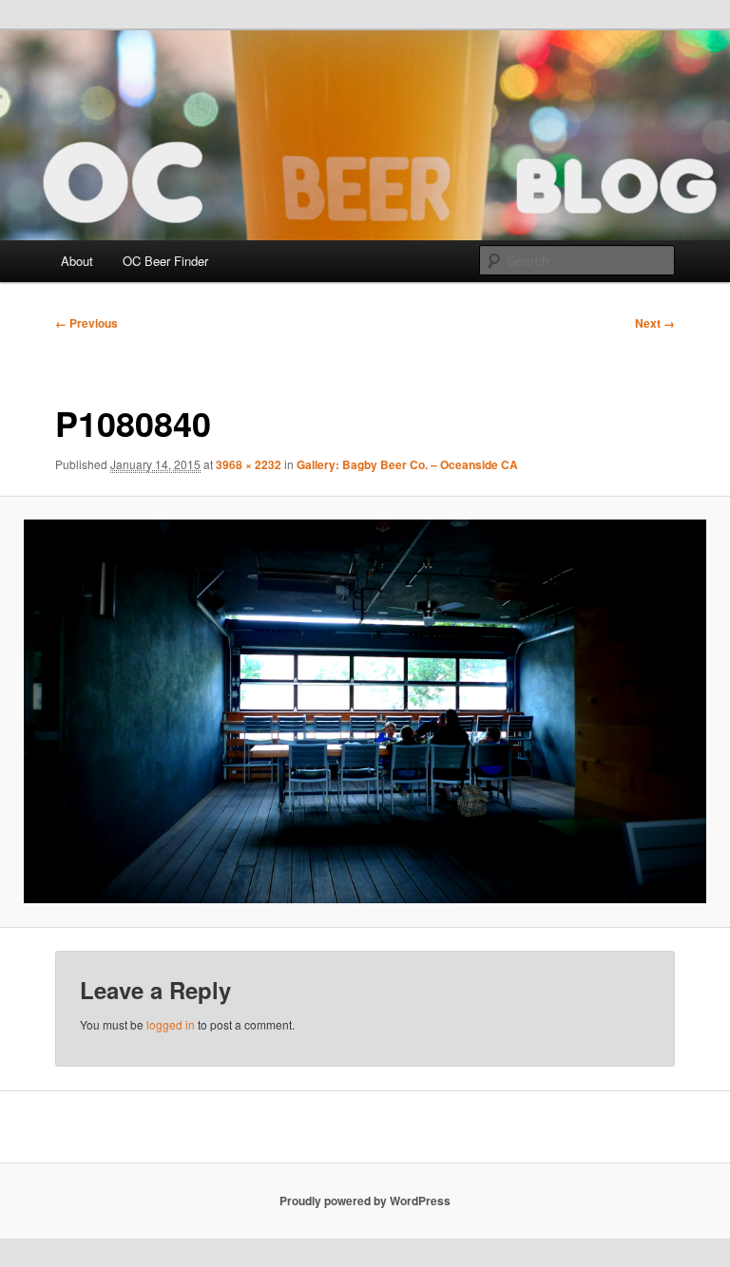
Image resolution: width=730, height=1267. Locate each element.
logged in (170, 1024)
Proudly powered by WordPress (365, 1200)
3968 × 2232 (248, 464)
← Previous (86, 322)
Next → (655, 322)
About (77, 261)
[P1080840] (365, 711)
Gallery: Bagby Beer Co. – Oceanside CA (407, 464)
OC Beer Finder (165, 261)
